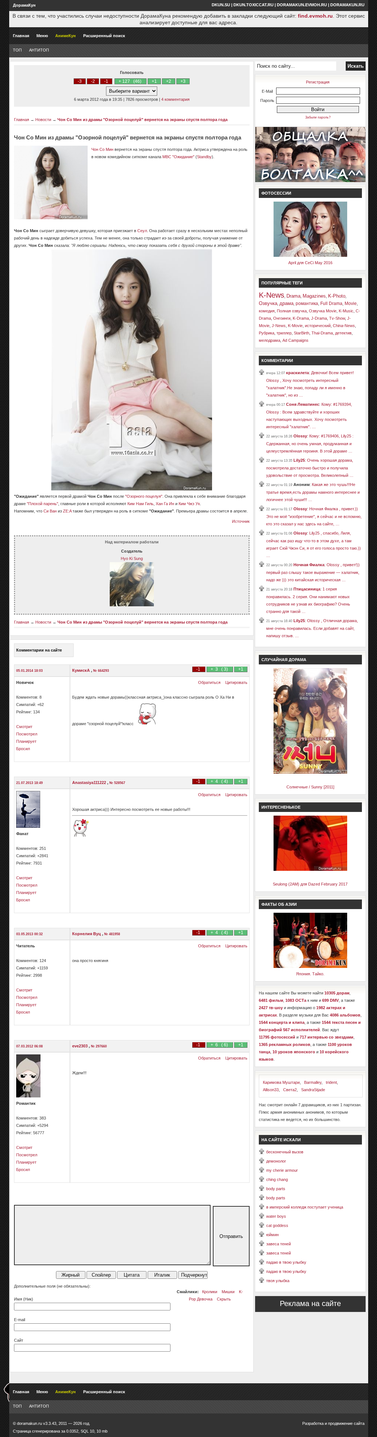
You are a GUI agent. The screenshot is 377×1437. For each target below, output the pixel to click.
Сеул (142, 230)
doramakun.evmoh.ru (302, 5)
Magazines (314, 296)
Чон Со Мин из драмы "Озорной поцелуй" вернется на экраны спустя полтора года (142, 119)
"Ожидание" (183, 157)
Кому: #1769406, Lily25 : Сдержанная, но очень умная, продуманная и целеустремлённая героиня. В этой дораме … (309, 443)
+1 (154, 81)
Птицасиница (306, 589)
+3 (183, 81)
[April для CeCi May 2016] (310, 255)
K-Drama (301, 318)
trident (331, 1082)
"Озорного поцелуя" (143, 496)
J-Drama (319, 318)
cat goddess (277, 1225)
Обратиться (209, 682)
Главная (21, 35)
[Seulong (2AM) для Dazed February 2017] (310, 869)
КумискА (81, 670)
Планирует (26, 741)
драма (286, 303)
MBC (166, 157)
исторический (318, 325)
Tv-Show (337, 318)
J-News (279, 325)
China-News (344, 325)
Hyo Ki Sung (132, 558)
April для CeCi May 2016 (310, 262)
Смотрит (24, 726)
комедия (267, 311)
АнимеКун (65, 35)
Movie (351, 303)
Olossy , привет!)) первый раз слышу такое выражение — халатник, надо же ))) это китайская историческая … (313, 572)
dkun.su (221, 5)
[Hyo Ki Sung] (132, 605)
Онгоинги (281, 318)
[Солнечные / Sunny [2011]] (310, 772)
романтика (307, 303)
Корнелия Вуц (87, 934)
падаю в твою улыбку (286, 1262)
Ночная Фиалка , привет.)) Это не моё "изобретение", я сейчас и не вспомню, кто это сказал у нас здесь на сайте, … (314, 516)
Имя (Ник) (23, 1299)
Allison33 (271, 1089)
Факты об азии (279, 904)
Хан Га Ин (165, 503)
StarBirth (301, 333)
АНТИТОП (39, 50)
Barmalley (312, 1082)
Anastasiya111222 (89, 782)
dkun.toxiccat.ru (253, 5)
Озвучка (268, 303)
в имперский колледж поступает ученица (304, 1207)
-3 (80, 81)
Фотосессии (276, 193)
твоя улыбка (277, 1280)
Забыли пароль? (318, 117)
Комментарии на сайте (39, 650)
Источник (241, 521)
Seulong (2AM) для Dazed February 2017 (310, 884)
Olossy (300, 436)
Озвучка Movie (323, 311)
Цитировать (236, 682)
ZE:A (67, 511)
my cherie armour (282, 1170)
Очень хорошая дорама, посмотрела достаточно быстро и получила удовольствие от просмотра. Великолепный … (309, 468)
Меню (42, 35)
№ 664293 (101, 671)
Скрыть (224, 1299)
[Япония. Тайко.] (310, 966)
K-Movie (295, 325)
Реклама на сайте (310, 1303)
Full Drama (331, 303)
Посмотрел (26, 734)
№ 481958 (112, 934)
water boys (276, 1216)
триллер (284, 333)
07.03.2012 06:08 (29, 1046)
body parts (275, 1188)
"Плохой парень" (42, 503)
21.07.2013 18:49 (29, 783)
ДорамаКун (24, 5)
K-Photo (336, 296)
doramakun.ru (347, 5)
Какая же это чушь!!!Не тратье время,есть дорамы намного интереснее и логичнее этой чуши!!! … (313, 492)
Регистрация (318, 82)
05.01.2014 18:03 (29, 671)
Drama (293, 296)
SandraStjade (313, 1089)
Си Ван (50, 511)
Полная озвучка (292, 311)
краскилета (297, 372)
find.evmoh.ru (315, 16)
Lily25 (299, 460)
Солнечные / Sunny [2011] (310, 787)
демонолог (276, 1161)
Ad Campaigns (295, 340)
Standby (204, 157)
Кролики (209, 1291)
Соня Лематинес (302, 404)
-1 (106, 81)
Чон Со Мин (102, 149)
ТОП (17, 50)
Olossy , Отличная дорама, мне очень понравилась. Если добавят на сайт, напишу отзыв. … (312, 628)
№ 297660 (99, 1046)
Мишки (228, 1291)
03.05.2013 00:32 (29, 934)
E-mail (19, 1319)
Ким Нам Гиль (140, 503)
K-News (271, 295)
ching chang (277, 1179)
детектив (343, 333)
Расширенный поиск (104, 35)
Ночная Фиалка (308, 565)
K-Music (346, 311)
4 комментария (175, 99)
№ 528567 (117, 783)
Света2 (290, 1089)
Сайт (18, 1340)
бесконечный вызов (284, 1152)
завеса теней (278, 1244)
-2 (93, 81)
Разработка (313, 1423)
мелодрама (269, 340)
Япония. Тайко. (310, 974)
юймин (272, 1234)
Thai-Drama (322, 333)
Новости (43, 119)
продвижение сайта (346, 1423)
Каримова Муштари (281, 1082)
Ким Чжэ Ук (189, 503)
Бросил (23, 748)
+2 (168, 81)
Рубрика (266, 333)
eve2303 (80, 1046)
